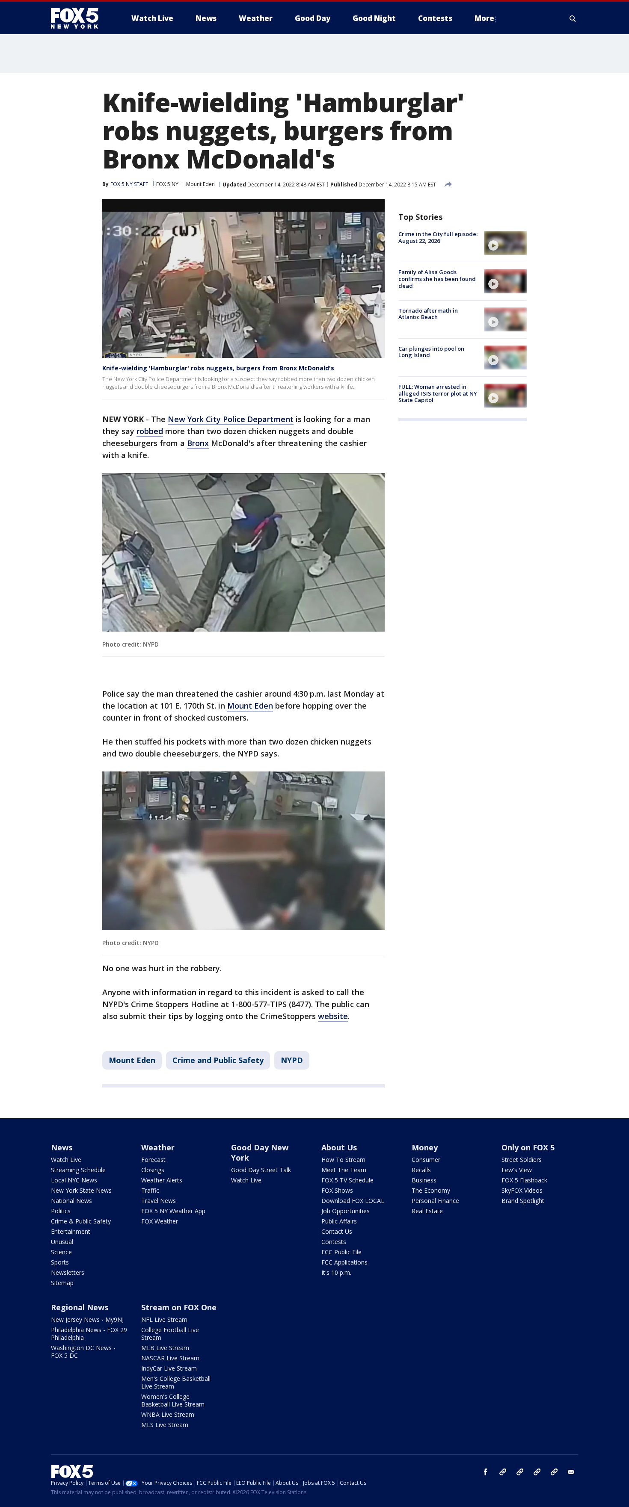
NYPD (292, 1060)
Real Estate (427, 1211)
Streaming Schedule (78, 1170)
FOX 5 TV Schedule (347, 1180)
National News (71, 1201)
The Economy (431, 1190)
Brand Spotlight (522, 1201)
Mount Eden (200, 184)
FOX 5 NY (167, 184)
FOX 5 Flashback (524, 1180)
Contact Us (336, 1231)
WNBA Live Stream (167, 1414)
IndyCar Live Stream (169, 1368)
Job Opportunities (345, 1211)
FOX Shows (337, 1190)
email (571, 1472)
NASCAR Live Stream (170, 1358)
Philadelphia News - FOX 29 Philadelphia (89, 1334)
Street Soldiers (521, 1159)
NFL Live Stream (164, 1319)
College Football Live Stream (170, 1334)
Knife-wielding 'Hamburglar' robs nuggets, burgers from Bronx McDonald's (218, 368)
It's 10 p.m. (336, 1272)
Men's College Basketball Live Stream (176, 1382)
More (484, 18)
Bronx (198, 443)
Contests (333, 1242)
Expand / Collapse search (573, 18)
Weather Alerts (161, 1180)
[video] (505, 243)
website (333, 1016)
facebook (486, 1472)
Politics (61, 1211)
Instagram (503, 1472)
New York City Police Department (231, 419)
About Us (339, 1147)
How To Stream (343, 1159)
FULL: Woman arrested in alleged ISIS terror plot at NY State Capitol (437, 393)
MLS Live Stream (164, 1425)
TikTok (520, 1472)
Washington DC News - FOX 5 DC (83, 1351)
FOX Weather (159, 1221)
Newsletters (67, 1272)
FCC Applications (344, 1262)
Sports (60, 1262)
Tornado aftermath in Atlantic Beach (428, 314)
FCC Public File (341, 1252)
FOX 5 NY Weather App (173, 1211)
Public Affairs (339, 1221)
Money (425, 1147)
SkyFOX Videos (522, 1190)
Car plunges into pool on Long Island (431, 352)
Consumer (426, 1159)
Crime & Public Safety (81, 1221)
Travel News (158, 1201)
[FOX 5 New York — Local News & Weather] (79, 18)
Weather (158, 1147)
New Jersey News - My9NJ (87, 1319)
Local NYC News (74, 1180)
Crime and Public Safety (218, 1060)
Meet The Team (343, 1170)
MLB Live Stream (165, 1348)
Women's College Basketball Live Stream (173, 1400)
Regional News (79, 1307)
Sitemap (62, 1283)
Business (424, 1180)
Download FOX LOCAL (352, 1201)
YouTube (537, 1472)
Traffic (150, 1190)
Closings (152, 1170)
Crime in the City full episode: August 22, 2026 (438, 237)
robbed (149, 431)
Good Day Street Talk (261, 1170)
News (61, 1147)
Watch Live (66, 1159)
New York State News (81, 1190)
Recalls (421, 1170)
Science (61, 1252)
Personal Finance (435, 1201)
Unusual (62, 1242)
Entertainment (70, 1231)
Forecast (153, 1159)
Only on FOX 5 (528, 1147)
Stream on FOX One (179, 1307)
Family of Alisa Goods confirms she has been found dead (437, 278)
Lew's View (516, 1170)
